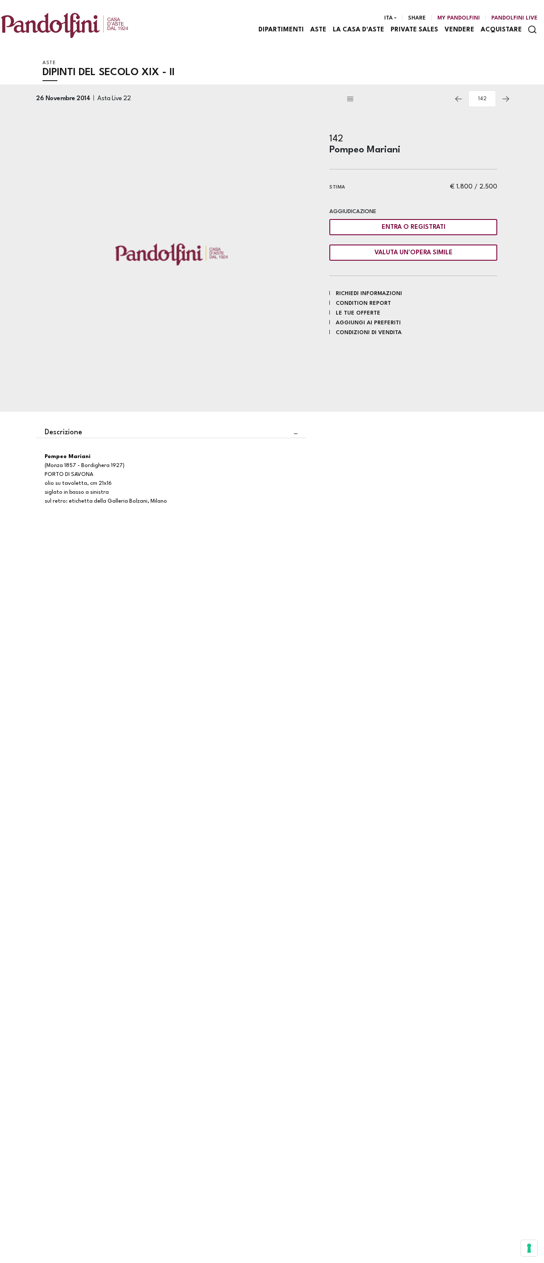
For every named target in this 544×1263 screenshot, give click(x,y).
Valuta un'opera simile (413, 253)
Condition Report (363, 303)
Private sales (414, 30)
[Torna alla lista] (397, 98)
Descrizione (63, 432)
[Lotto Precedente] (458, 98)
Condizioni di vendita (369, 332)
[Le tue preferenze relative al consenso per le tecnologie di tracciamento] (529, 1248)
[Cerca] (532, 29)
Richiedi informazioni (369, 293)
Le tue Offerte (358, 313)
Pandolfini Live (514, 18)
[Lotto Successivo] (505, 98)
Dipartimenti (281, 30)
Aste (318, 30)
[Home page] (64, 25)
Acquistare (501, 30)
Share (417, 18)
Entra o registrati (413, 227)
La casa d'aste (358, 30)
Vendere (459, 30)
